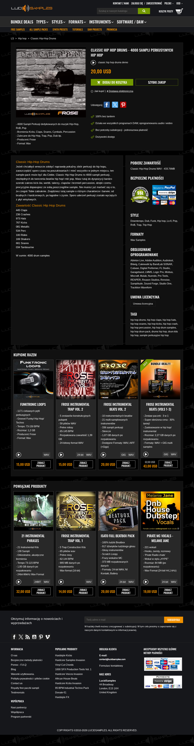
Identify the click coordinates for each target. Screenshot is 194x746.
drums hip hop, (160, 331)
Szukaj (144, 11)
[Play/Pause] (18, 454)
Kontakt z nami (121, 3)
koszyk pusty (166, 11)
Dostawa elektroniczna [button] (119, 91)
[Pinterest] (123, 105)
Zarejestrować (154, 3)
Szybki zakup (157, 82)
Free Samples (18, 29)
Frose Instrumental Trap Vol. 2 (75, 407)
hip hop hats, (169, 320)
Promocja (112, 29)
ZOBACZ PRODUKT (40, 464)
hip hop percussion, (141, 327)
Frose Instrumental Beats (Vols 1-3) (160, 407)
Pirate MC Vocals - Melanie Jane (160, 538)
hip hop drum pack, (141, 331)
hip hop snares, (139, 324)
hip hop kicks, (155, 324)
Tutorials (77, 29)
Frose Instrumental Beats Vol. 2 (118, 407)
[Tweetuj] (115, 105)
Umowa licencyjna (143, 303)
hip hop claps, (155, 320)
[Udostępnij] (107, 105)
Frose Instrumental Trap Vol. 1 (75, 538)
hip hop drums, (138, 320)
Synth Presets (60, 29)
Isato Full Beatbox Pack (118, 535)
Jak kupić (99, 91)
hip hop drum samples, (164, 327)
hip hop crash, (170, 324)
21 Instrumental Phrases (33, 538)
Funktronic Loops (33, 404)
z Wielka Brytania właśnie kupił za (28, 732)
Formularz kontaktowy (111, 665)
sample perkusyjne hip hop (154, 335)
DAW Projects (95, 29)
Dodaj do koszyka (109, 82)
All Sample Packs (39, 29)
